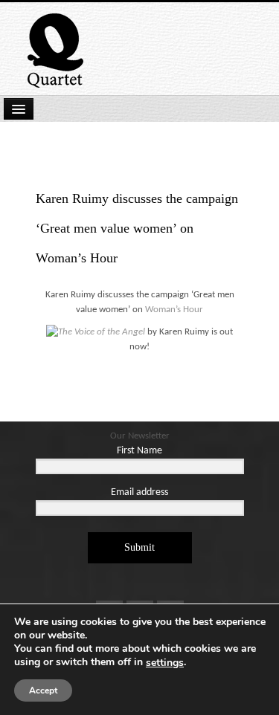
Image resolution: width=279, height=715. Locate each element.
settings (165, 663)
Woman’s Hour (174, 309)
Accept (43, 690)
